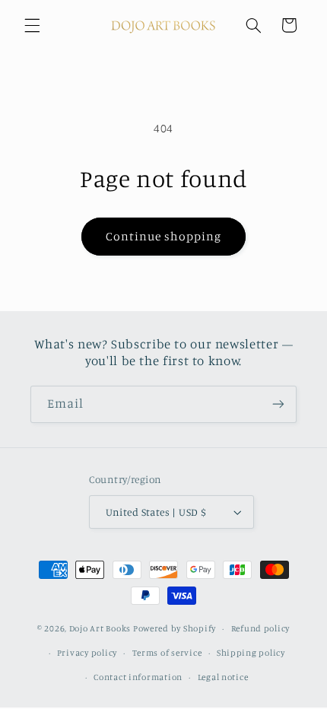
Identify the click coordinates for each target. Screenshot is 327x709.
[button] (31, 25)
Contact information (138, 677)
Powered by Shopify (174, 628)
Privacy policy (87, 652)
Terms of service (167, 652)
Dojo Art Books (100, 628)
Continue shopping (164, 236)
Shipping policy (251, 652)
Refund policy (260, 628)
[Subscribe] (278, 404)
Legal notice (223, 677)
